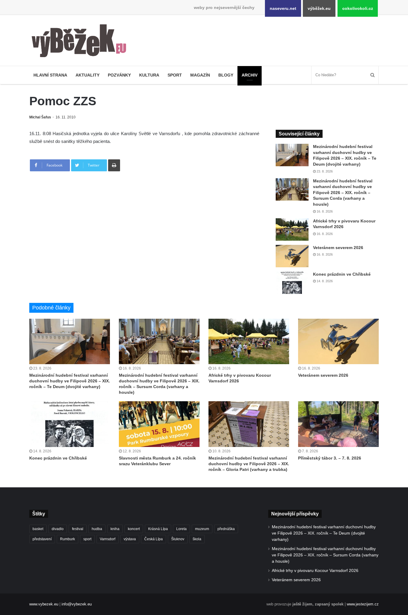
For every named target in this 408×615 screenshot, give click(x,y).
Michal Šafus (40, 117)
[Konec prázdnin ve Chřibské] (292, 282)
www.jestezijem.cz (363, 604)
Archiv (249, 75)
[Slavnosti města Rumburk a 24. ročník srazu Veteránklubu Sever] (159, 424)
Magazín (200, 75)
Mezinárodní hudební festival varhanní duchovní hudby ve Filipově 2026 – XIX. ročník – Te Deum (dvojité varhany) (69, 381)
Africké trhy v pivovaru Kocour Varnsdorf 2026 (315, 570)
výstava (130, 539)
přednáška (226, 529)
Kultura (149, 75)
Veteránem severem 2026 (338, 247)
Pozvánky (119, 75)
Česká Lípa (153, 539)
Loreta (181, 529)
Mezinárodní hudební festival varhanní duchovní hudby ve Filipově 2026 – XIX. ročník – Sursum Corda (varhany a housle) (342, 192)
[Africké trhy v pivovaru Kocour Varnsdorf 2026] (292, 229)
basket (38, 529)
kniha (115, 529)
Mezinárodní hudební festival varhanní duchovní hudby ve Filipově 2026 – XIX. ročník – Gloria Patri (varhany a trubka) (248, 464)
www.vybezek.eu (43, 604)
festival (77, 529)
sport (87, 539)
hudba (97, 529)
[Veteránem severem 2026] (292, 256)
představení (42, 539)
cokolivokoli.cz (357, 8)
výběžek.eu (319, 8)
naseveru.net (283, 8)
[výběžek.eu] (81, 42)
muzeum (202, 529)
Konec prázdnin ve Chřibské (342, 274)
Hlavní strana (50, 75)
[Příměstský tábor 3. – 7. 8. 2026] (338, 424)
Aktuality (87, 75)
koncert (134, 529)
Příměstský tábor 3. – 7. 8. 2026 (329, 458)
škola (197, 539)
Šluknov (177, 539)
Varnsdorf (107, 539)
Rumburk (67, 539)
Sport (175, 75)
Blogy (225, 75)
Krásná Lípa (158, 529)
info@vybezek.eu (77, 604)
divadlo (58, 529)
